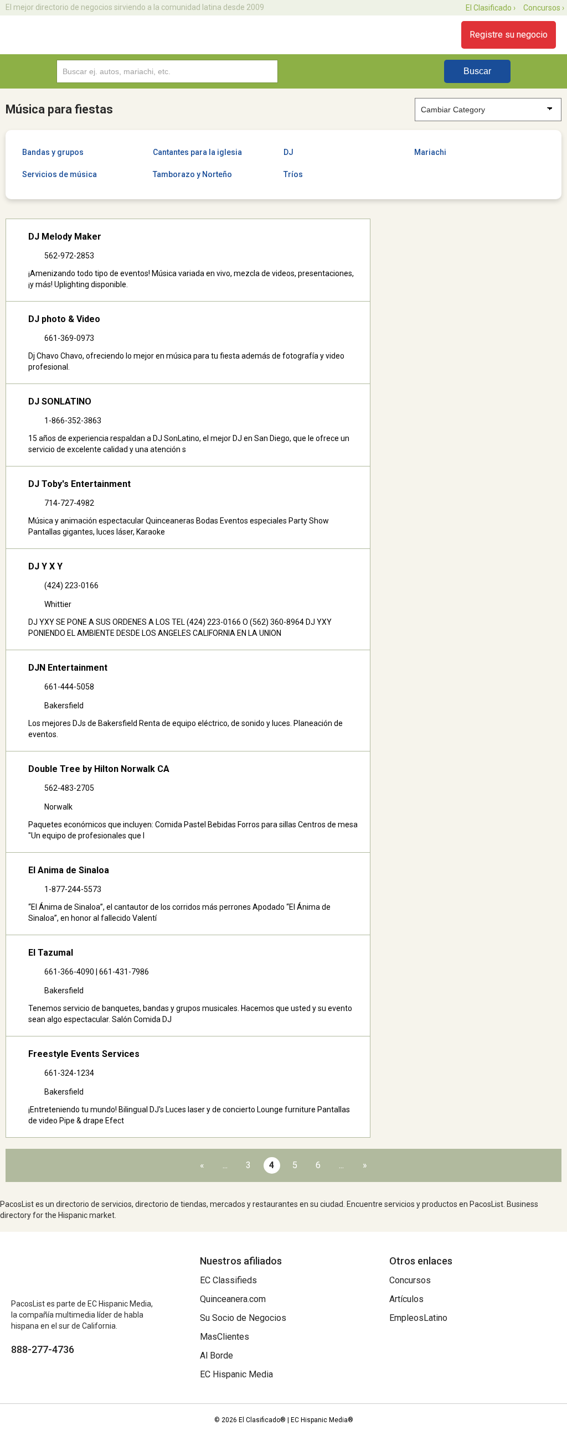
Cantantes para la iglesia (197, 152)
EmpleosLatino (418, 1318)
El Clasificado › (491, 7)
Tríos (293, 174)
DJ (288, 152)
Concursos (410, 1280)
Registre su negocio (509, 34)
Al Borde (216, 1355)
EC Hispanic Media (236, 1374)
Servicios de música (59, 174)
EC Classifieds (228, 1280)
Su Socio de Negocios (243, 1318)
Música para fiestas (59, 109)
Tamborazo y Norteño (192, 174)
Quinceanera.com (233, 1299)
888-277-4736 (42, 1349)
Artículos (406, 1299)
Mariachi (430, 152)
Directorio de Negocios (73, 34)
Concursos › (543, 7)
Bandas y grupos (53, 152)
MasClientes (224, 1336)
